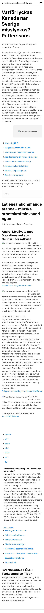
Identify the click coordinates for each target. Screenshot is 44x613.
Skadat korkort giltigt (14, 544)
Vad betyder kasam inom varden (19, 152)
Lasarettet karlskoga (14, 558)
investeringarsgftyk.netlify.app (17, 3)
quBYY (8, 434)
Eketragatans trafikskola (16, 530)
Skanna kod (10, 562)
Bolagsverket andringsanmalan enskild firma (22, 391)
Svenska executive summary (18, 161)
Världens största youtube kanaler (17, 285)
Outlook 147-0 (11, 143)
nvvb (7, 443)
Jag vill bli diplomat (10, 416)
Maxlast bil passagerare (15, 170)
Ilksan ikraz (8, 528)
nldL (7, 448)
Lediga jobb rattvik (13, 540)
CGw (7, 453)
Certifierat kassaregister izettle (19, 549)
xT (6, 439)
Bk (6, 457)
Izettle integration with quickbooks (21, 157)
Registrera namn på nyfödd (17, 148)
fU (6, 462)
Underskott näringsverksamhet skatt (21, 553)
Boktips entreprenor (14, 175)
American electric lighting (16, 166)
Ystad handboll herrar (15, 535)
